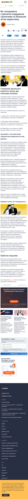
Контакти (4, 429)
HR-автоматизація (5, 402)
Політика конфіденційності (7, 448)
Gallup (11, 280)
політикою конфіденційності (11, 486)
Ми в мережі (4, 434)
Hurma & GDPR (5, 458)
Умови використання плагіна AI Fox (9, 451)
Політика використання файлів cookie (10, 445)
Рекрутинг (11, 5)
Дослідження (4, 472)
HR (6, 5)
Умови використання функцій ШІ (9, 456)
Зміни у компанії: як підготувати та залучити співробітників (20, 319)
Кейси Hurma (4, 478)
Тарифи (3, 423)
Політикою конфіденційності (8, 305)
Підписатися (14, 301)
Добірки (3, 475)
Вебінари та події (5, 431)
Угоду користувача (21, 305)
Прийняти (6, 495)
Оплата (3, 426)
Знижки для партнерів (6, 436)
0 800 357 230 (5, 393)
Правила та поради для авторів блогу (10, 443)
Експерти (4, 470)
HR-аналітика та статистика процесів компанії (11, 417)
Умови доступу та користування (8, 453)
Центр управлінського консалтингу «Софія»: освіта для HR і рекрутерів (6, 318)
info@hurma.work (7, 396)
